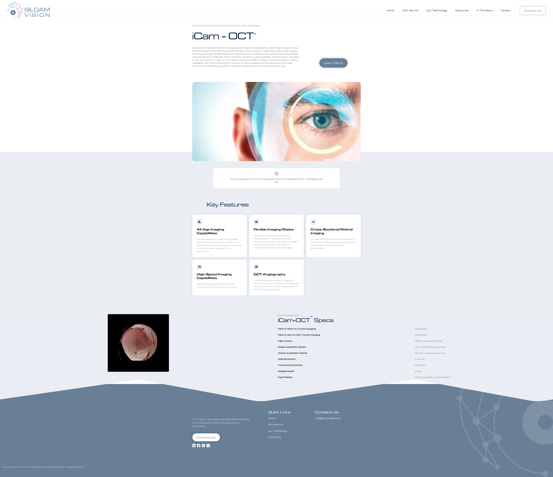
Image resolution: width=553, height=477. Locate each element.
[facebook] (198, 445)
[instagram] (203, 445)
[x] (208, 445)
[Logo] (209, 411)
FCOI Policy (274, 437)
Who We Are (410, 10)
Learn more (333, 63)
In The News (485, 10)
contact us (206, 437)
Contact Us (532, 10)
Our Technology (277, 431)
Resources (462, 10)
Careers (506, 10)
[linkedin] (194, 445)
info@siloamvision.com (328, 418)
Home (390, 10)
